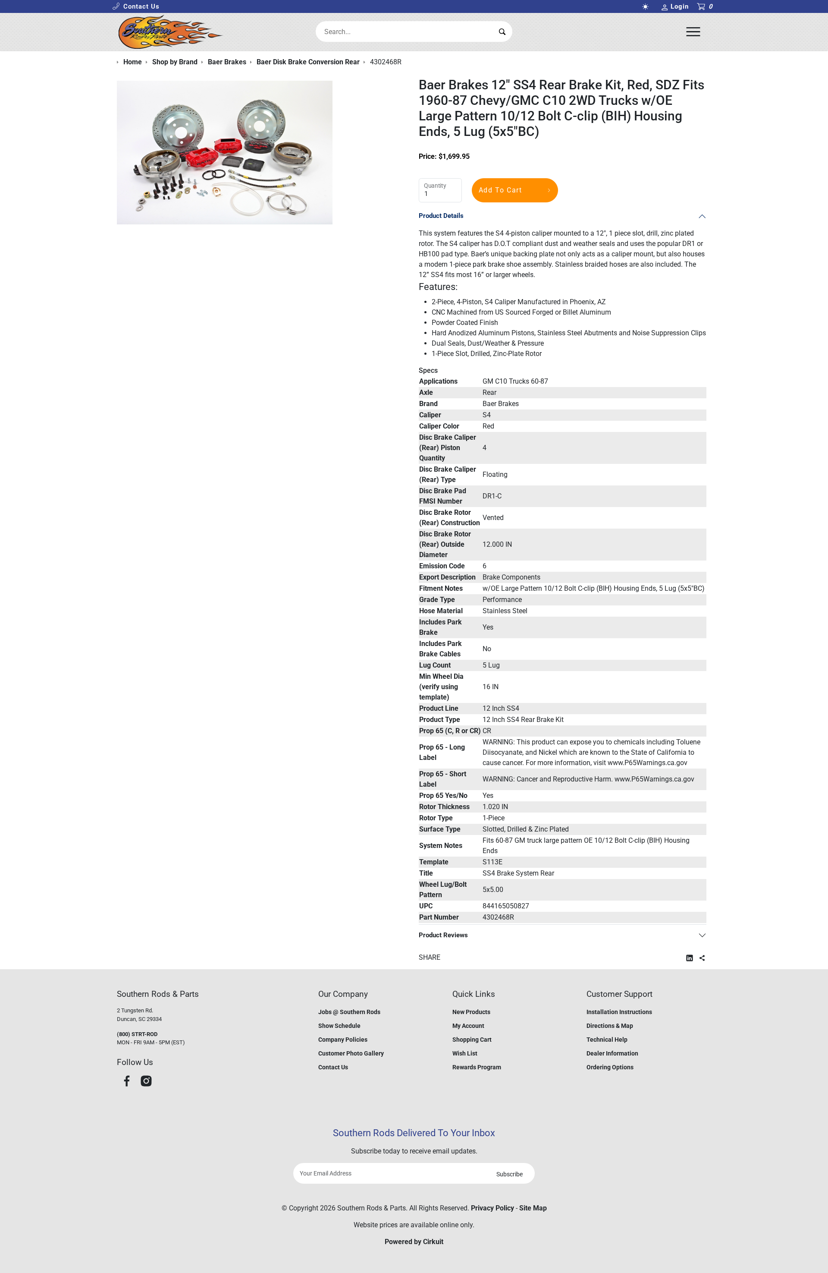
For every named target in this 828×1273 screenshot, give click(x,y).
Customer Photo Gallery (351, 1053)
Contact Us (333, 1067)
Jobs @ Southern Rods (349, 1011)
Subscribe (509, 1174)
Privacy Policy (492, 1208)
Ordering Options (610, 1067)
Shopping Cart (472, 1039)
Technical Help (606, 1039)
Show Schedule (339, 1025)
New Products (471, 1011)
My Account (468, 1025)
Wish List (464, 1053)
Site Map (533, 1208)
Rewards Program (476, 1067)
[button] (136, 7)
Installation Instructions (619, 1011)
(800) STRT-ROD (137, 1034)
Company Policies (342, 1039)
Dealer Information (612, 1053)
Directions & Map (609, 1025)
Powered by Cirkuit (414, 1242)
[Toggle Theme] (647, 7)
